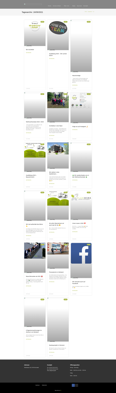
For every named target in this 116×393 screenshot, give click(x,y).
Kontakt (85, 6)
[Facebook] (73, 385)
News (73, 6)
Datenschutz (44, 385)
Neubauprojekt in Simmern (57, 345)
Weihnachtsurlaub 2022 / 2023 (35, 121)
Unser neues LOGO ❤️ (79, 223)
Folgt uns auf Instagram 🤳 (80, 126)
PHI (60, 390)
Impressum (37, 385)
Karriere (79, 6)
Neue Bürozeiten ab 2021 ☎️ (34, 276)
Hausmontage (76, 75)
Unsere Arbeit (57, 6)
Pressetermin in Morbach (56, 272)
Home (49, 6)
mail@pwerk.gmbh (52, 370)
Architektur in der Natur (55, 125)
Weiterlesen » (28, 52)
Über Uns (66, 6)
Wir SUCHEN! (30, 49)
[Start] (83, 11)
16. (93, 11)
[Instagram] (76, 385)
